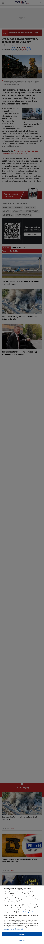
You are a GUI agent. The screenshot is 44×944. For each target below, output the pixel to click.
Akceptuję (22, 934)
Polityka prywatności (29, 912)
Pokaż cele (22, 940)
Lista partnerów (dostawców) (13, 929)
